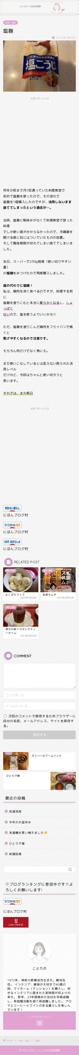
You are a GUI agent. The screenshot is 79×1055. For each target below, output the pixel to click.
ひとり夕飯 (17, 843)
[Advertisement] (39, 141)
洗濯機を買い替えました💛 (28, 833)
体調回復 (15, 854)
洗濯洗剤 (15, 811)
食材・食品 (10, 22)
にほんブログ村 (15, 515)
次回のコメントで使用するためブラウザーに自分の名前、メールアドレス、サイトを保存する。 (39, 721)
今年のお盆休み (20, 822)
